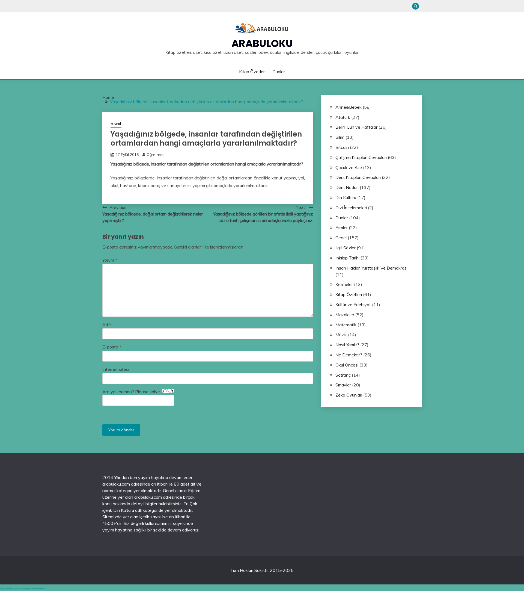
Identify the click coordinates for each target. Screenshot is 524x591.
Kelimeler (344, 284)
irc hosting (23, 588)
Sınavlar (343, 385)
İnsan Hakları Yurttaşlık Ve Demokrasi (371, 268)
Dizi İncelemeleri (351, 207)
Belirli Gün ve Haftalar (356, 127)
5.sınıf (116, 123)
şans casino (68, 589)
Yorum (109, 260)
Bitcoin (342, 147)
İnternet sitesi (115, 369)
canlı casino (51, 589)
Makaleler (344, 314)
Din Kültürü (345, 197)
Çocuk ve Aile (348, 167)
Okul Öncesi (346, 365)
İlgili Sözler (345, 247)
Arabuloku (262, 43)
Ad (106, 324)
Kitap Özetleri (252, 71)
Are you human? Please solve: (132, 391)
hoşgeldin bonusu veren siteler (57, 589)
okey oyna (4, 588)
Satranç (343, 375)
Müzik (341, 334)
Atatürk (342, 117)
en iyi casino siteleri (47, 589)
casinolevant (62, 589)
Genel (341, 237)
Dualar (278, 71)
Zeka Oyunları (348, 395)
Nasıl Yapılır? (347, 344)
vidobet (71, 589)
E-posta (111, 347)
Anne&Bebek (348, 107)
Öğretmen (156, 154)
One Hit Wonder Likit (35, 588)
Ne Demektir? (348, 354)
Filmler (341, 227)
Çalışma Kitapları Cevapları (361, 157)
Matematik (345, 324)
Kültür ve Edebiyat (353, 304)
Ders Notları (347, 187)
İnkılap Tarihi (347, 258)
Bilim (339, 137)
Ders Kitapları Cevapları (358, 177)
